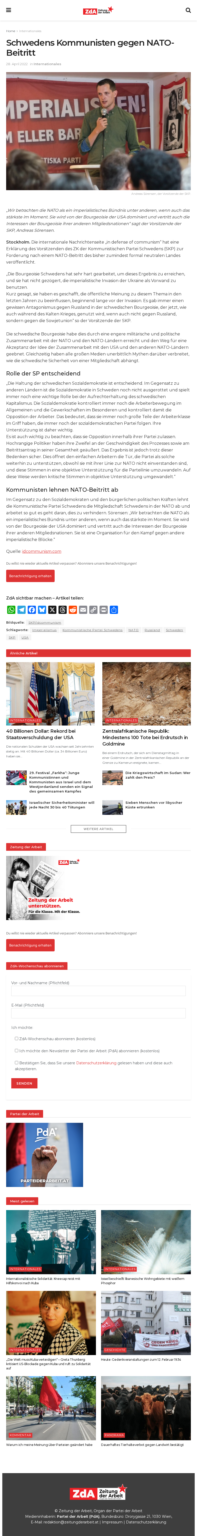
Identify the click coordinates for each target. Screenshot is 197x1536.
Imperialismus (44, 630)
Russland (152, 630)
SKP (12, 637)
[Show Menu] (8, 10)
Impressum (112, 1522)
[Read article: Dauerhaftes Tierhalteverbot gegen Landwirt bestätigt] (146, 1408)
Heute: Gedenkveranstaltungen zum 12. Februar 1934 (141, 1359)
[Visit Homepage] (98, 10)
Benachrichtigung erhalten (30, 576)
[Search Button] (188, 10)
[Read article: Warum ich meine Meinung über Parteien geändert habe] (51, 1408)
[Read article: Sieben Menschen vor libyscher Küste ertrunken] (112, 807)
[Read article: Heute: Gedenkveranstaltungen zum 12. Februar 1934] (146, 1323)
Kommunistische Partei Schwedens (93, 630)
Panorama (114, 1435)
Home (10, 31)
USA (25, 637)
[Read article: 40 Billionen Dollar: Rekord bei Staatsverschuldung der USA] (50, 694)
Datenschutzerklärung (96, 1063)
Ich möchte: (22, 1027)
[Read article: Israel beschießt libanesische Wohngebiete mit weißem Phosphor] (146, 1242)
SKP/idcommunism (44, 622)
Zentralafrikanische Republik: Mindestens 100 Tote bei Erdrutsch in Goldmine (145, 737)
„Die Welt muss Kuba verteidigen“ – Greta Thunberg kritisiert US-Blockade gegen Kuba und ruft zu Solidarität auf (48, 1364)
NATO (134, 630)
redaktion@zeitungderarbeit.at (71, 1522)
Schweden (174, 630)
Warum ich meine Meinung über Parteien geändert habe (49, 1445)
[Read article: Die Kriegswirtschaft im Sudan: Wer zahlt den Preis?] (112, 777)
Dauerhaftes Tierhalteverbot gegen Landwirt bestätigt (142, 1445)
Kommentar (20, 1435)
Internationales (30, 31)
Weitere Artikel (98, 829)
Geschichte (115, 1350)
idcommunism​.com (41, 551)
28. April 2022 (17, 64)
